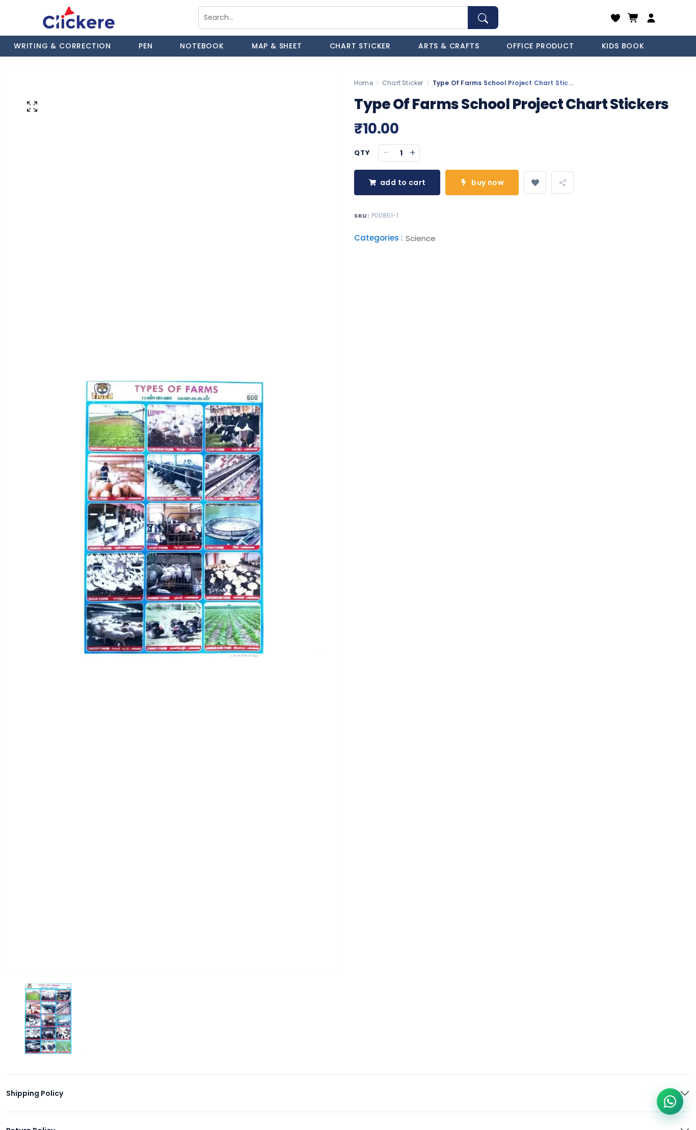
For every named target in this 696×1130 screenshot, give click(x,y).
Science (421, 238)
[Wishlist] (615, 18)
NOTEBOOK (202, 46)
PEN (145, 46)
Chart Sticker (402, 82)
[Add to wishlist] (535, 182)
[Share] (562, 182)
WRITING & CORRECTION (62, 46)
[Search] (483, 17)
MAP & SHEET (277, 46)
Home (363, 82)
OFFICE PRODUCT (540, 46)
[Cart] (633, 18)
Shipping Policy (34, 1093)
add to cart (402, 182)
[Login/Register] (651, 18)
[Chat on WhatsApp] (670, 1101)
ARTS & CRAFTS (448, 46)
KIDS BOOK (623, 46)
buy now (487, 182)
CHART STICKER (360, 46)
